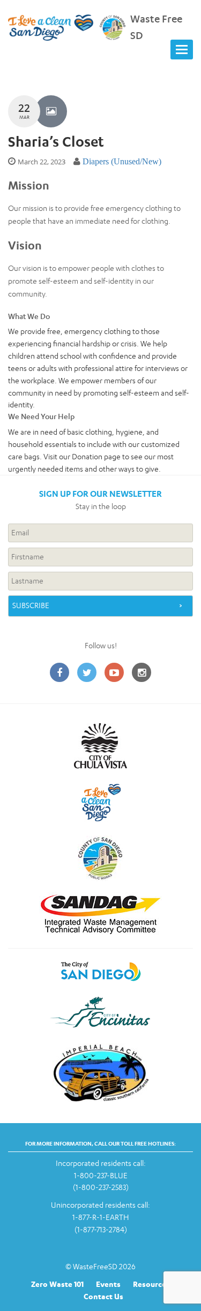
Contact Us (103, 1296)
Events (108, 1284)
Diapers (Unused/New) (122, 161)
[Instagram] (141, 673)
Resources (151, 1284)
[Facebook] (59, 673)
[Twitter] (86, 673)
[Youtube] (114, 673)
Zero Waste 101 (57, 1284)
